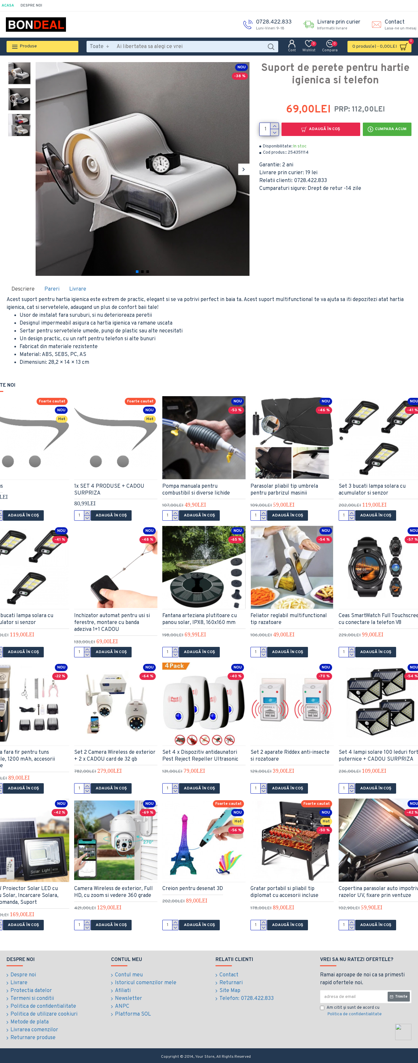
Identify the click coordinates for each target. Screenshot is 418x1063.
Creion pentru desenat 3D (192, 889)
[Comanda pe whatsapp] (403, 1032)
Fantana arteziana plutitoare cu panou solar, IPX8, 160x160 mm (199, 619)
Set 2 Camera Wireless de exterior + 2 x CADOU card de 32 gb (114, 756)
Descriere (23, 289)
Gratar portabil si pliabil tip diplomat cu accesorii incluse (284, 892)
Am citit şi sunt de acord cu (354, 1011)
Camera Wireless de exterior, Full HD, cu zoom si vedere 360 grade (113, 892)
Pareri (51, 289)
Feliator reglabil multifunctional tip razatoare (288, 619)
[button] (41, 169)
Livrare (77, 289)
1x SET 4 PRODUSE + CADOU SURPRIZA (109, 490)
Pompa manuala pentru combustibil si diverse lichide (196, 490)
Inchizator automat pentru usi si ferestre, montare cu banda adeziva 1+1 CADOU (112, 623)
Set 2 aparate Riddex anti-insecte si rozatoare (290, 756)
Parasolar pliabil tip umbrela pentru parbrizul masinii (284, 490)
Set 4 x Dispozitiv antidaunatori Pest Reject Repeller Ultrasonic (200, 756)
